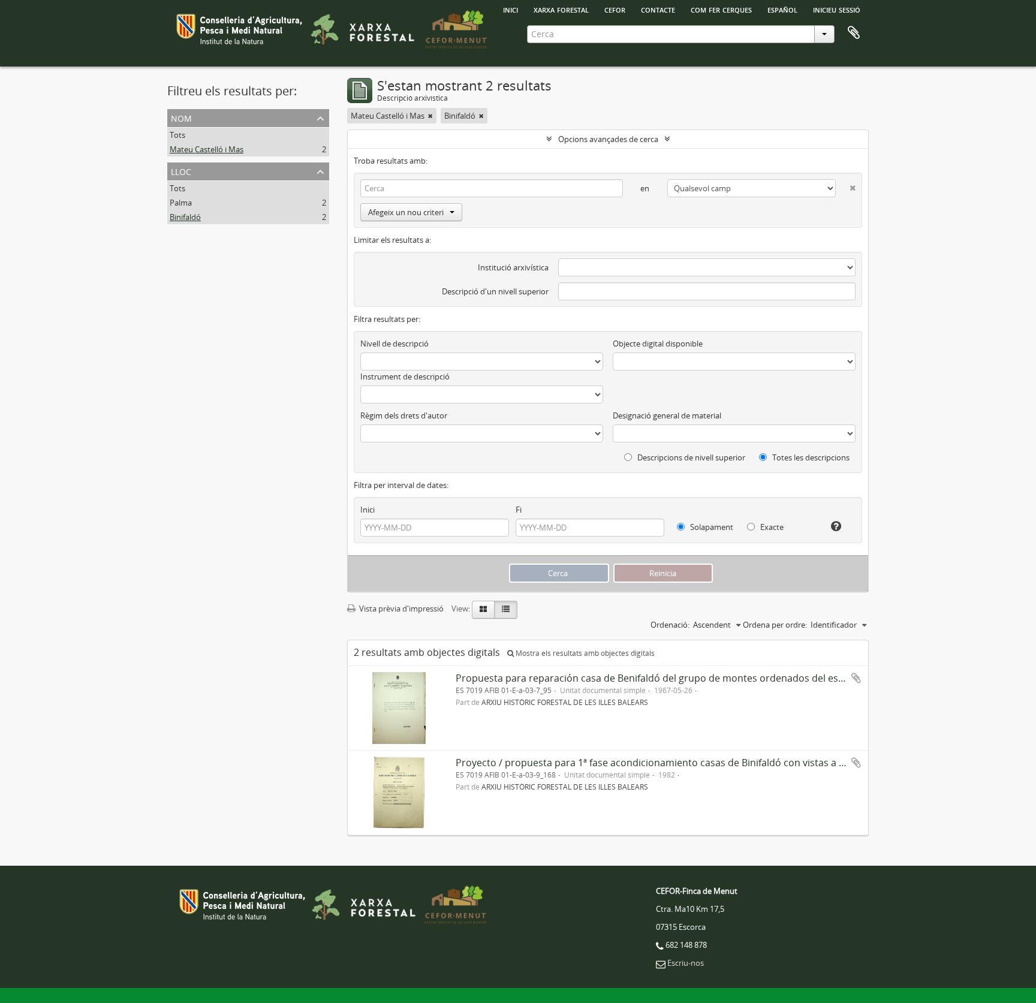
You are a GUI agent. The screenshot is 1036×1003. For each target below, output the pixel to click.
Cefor (614, 9)
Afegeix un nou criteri (406, 212)
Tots (177, 134)
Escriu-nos (685, 962)
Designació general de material (667, 415)
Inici (367, 509)
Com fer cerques (721, 9)
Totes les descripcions (810, 457)
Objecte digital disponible (658, 343)
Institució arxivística (513, 267)
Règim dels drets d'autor (403, 415)
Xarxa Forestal (561, 9)
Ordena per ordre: (775, 624)
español (782, 9)
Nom (181, 117)
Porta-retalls (854, 33)
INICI (510, 9)
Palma (181, 202)
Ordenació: (669, 624)
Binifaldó (185, 217)
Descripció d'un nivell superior (495, 291)
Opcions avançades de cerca (608, 139)
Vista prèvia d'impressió (400, 608)
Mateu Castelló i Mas (206, 149)
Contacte (658, 9)
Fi (519, 509)
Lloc (181, 170)
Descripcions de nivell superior (690, 457)
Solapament (710, 527)
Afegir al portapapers (856, 678)
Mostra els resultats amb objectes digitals (584, 653)
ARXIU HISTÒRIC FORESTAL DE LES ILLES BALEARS (564, 702)
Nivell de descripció (394, 343)
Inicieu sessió (836, 9)
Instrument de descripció (405, 376)
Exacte (771, 527)
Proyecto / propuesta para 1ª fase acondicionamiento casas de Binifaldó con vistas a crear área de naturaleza (703, 762)
